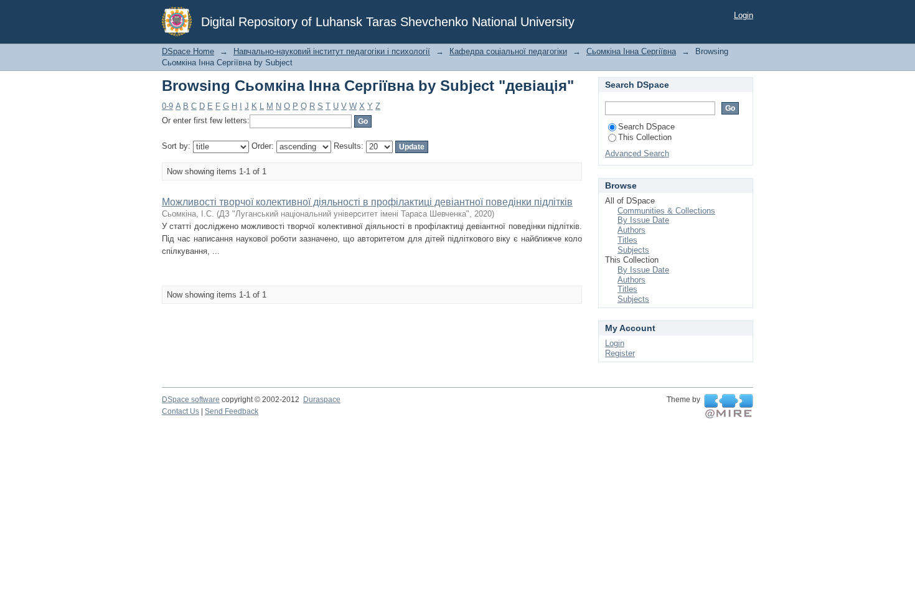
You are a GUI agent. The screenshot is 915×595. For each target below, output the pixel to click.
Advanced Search (637, 153)
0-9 (167, 106)
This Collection (645, 137)
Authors (631, 230)
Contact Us (180, 411)
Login (743, 15)
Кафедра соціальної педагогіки (508, 51)
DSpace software (191, 399)
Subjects (633, 250)
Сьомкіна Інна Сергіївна (631, 51)
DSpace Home (188, 51)
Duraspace (321, 399)
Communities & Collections (666, 210)
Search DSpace (646, 126)
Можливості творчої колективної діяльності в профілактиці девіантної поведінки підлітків (367, 202)
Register (620, 353)
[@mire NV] (728, 406)
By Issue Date (643, 220)
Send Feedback (231, 411)
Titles (627, 240)
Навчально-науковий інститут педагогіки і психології (331, 51)
